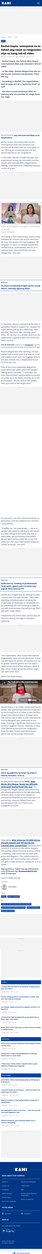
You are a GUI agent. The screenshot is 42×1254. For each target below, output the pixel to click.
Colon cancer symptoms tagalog (13, 907)
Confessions (5, 1095)
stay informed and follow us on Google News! (20, 136)
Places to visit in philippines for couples (16, 904)
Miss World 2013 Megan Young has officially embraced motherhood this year (19, 784)
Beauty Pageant (13, 896)
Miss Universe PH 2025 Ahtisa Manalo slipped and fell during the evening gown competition (20, 843)
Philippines (5, 1002)
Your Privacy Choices (23, 1253)
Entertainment (5, 991)
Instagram (29, 345)
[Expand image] (40, 203)
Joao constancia (33, 907)
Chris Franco (22, 56)
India (4, 896)
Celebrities (4, 1012)
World (10, 37)
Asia (16, 37)
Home (3, 37)
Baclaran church (8, 910)
